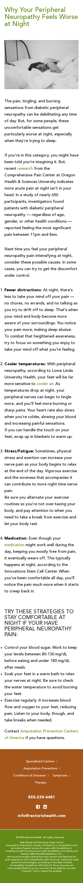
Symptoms (60, 775)
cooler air (45, 384)
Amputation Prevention (40, 768)
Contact (26, 871)
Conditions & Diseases (29, 775)
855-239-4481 (41, 797)
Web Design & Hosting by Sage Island (41, 842)
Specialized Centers (40, 761)
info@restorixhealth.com (42, 816)
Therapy (40, 782)
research (25, 169)
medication (14, 545)
